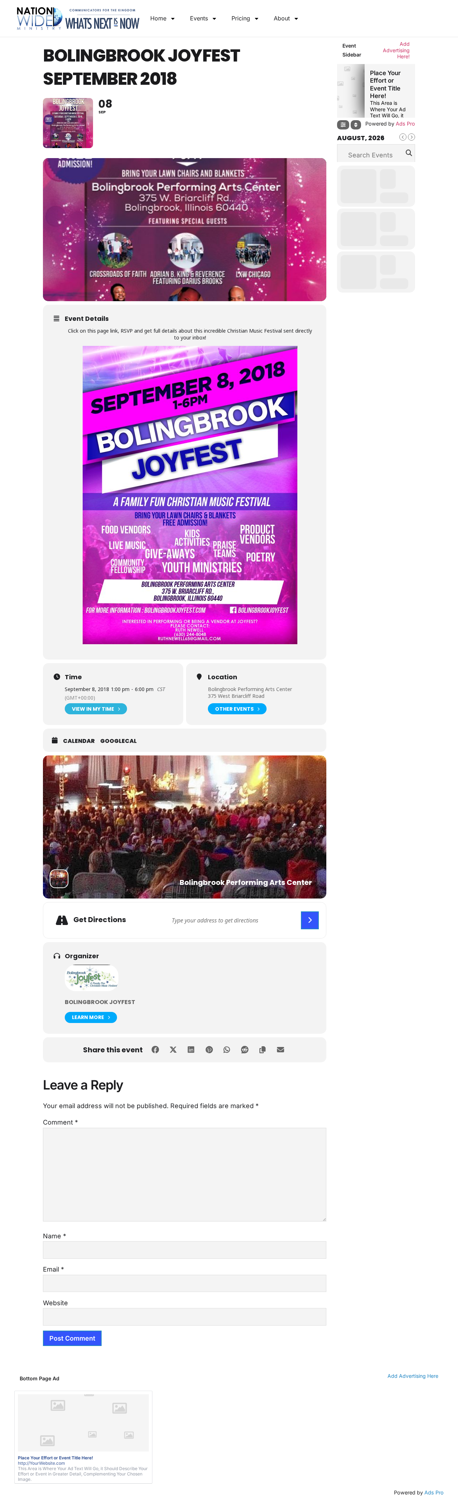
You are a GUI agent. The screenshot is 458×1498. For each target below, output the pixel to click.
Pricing (241, 18)
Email (53, 1269)
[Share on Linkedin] (191, 1050)
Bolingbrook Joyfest (100, 1002)
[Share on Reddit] (245, 1050)
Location (222, 677)
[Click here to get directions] (310, 920)
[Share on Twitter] (173, 1050)
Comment (60, 1122)
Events (199, 18)
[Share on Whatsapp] (227, 1050)
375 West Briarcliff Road (236, 695)
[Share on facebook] (155, 1050)
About (282, 18)
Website (55, 1303)
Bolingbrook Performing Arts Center (250, 689)
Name (54, 1236)
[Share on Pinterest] (209, 1050)
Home (158, 18)
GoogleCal (118, 741)
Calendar (79, 741)
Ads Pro (434, 1492)
